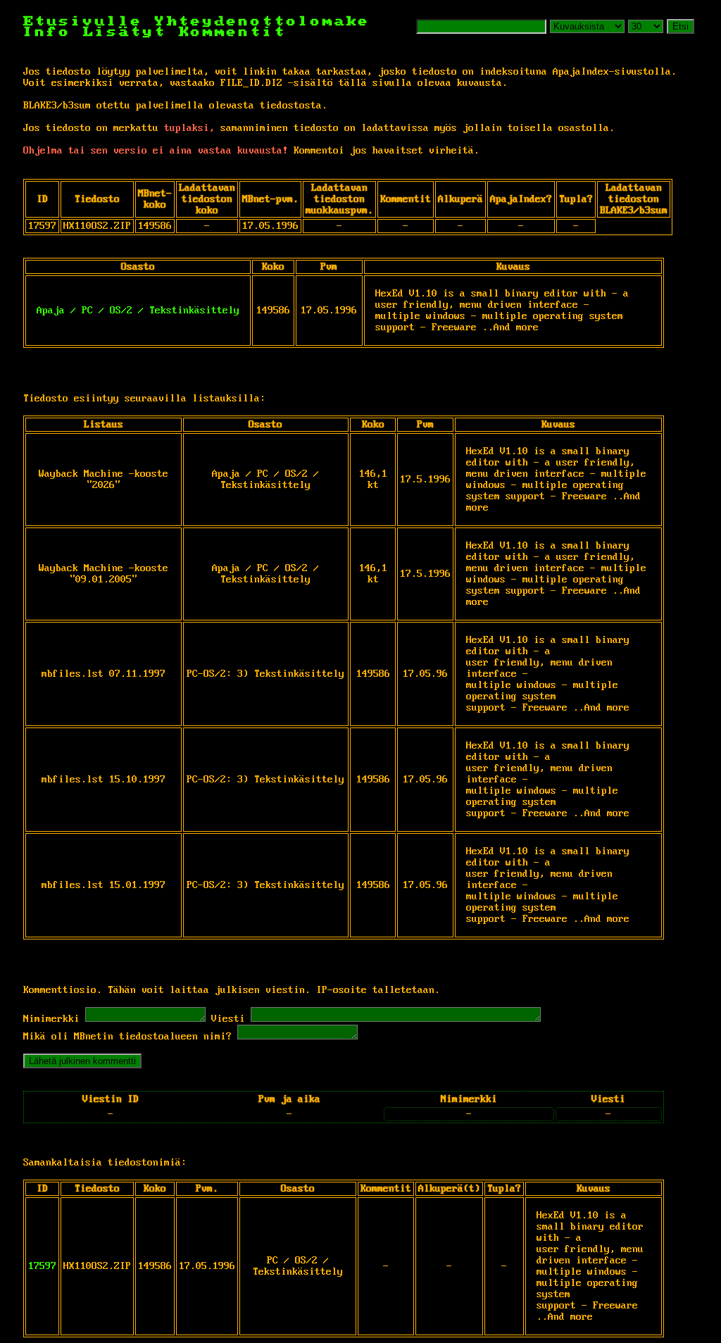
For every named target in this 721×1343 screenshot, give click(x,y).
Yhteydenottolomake (262, 21)
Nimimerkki (51, 1019)
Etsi (680, 26)
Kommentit (233, 32)
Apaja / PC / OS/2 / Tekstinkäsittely (138, 310)
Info (47, 32)
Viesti (228, 1019)
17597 (42, 1266)
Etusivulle (89, 21)
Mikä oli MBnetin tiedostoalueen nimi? (127, 1036)
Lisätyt (125, 32)
